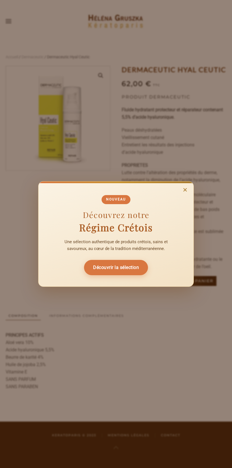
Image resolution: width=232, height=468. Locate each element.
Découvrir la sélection (116, 267)
